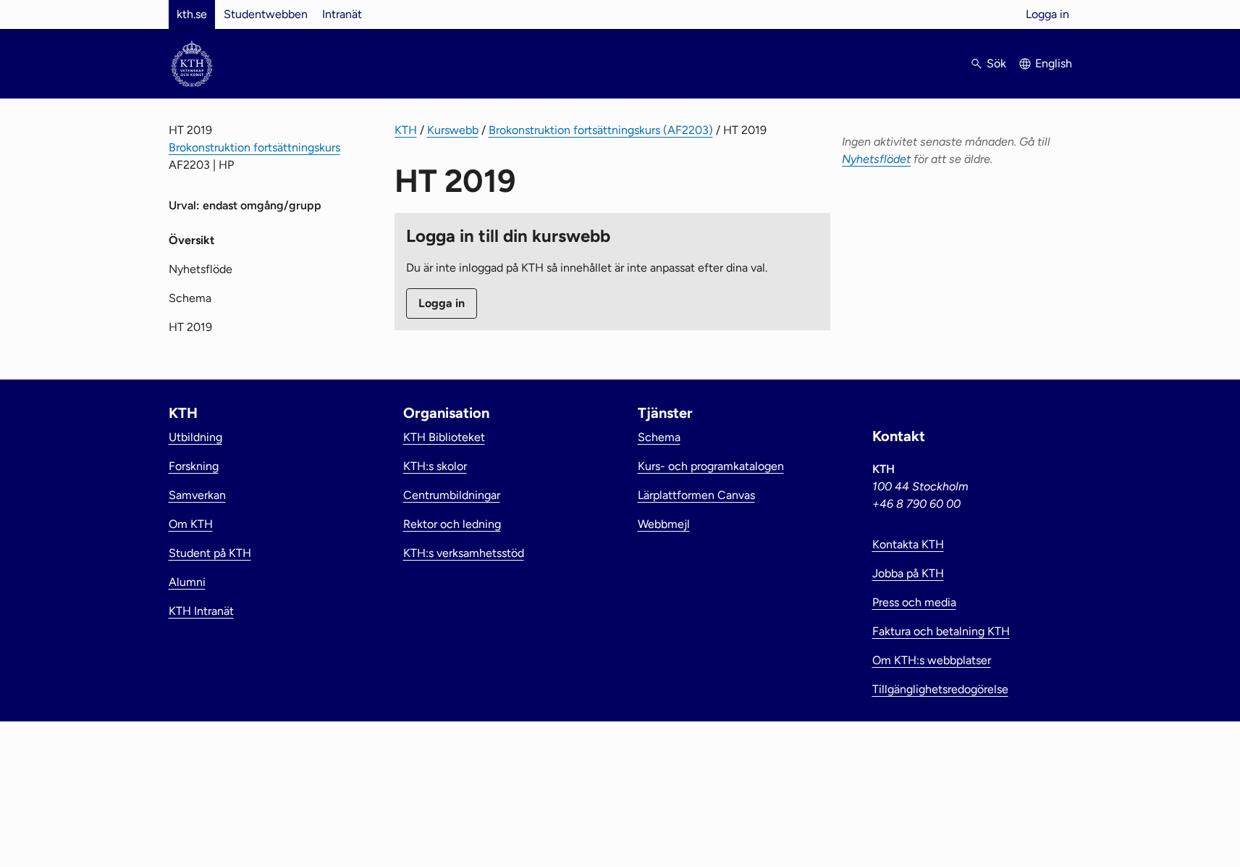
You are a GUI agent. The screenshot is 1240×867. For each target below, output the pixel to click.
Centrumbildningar (451, 495)
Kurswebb (452, 130)
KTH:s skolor (435, 466)
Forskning (194, 466)
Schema (190, 298)
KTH (406, 130)
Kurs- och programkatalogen (711, 466)
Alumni (187, 582)
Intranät (342, 14)
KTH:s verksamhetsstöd (463, 553)
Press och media (914, 602)
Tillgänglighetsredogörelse (940, 689)
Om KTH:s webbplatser (931, 660)
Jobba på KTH (908, 573)
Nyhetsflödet (876, 159)
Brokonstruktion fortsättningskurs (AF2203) (601, 130)
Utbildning (195, 437)
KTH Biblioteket (444, 437)
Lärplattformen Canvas (696, 495)
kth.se (192, 14)
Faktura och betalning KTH (941, 631)
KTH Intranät (201, 611)
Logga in (1047, 14)
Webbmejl (664, 524)
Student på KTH (210, 553)
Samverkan (197, 495)
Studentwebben (266, 14)
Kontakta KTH (908, 544)
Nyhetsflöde (200, 269)
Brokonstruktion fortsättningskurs (254, 147)
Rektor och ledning (452, 524)
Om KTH (191, 524)
